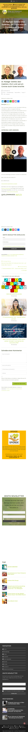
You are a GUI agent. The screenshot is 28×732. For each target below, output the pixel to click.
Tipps (23, 92)
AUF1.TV (8, 104)
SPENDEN (14, 8)
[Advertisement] (14, 51)
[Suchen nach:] (16, 1)
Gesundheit (17, 92)
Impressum (6, 666)
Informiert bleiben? (8, 4)
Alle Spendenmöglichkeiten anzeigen (9, 183)
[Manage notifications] (24, 723)
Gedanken (6, 656)
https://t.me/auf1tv (6, 188)
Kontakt (5, 664)
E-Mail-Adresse (5, 241)
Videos (5, 654)
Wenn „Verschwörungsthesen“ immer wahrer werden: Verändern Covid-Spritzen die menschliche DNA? (14, 341)
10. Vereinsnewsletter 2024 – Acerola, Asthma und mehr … (14, 318)
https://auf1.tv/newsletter (12, 191)
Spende (5, 661)
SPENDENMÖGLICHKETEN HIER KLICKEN (14, 454)
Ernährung (21, 254)
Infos (4, 92)
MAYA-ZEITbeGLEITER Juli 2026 (14, 294)
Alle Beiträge (10, 92)
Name (4, 237)
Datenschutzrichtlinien (8, 669)
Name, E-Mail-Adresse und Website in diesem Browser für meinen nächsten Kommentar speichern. (13, 379)
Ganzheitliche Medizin (5, 255)
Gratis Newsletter (7, 659)
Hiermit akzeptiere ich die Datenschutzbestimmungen (14, 246)
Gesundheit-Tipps (13, 255)
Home (5, 649)
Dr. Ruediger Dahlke (15, 254)
